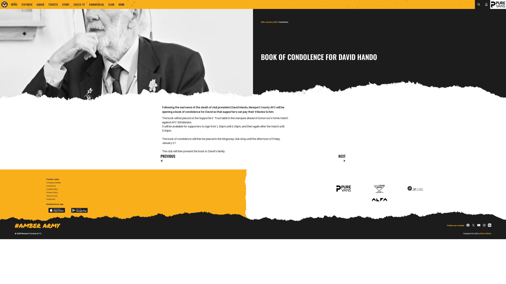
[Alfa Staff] (379, 199)
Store (65, 4)
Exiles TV (79, 4)
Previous (167, 156)
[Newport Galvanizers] (379, 188)
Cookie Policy (52, 189)
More (122, 4)
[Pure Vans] (498, 4)
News (14, 4)
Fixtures (27, 4)
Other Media (485, 233)
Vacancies (50, 199)
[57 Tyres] (415, 188)
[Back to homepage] (4, 4)
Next (342, 156)
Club (111, 4)
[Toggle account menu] (486, 4)
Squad (40, 4)
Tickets (53, 4)
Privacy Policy (52, 192)
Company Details (53, 182)
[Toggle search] (479, 4)
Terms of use (51, 196)
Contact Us (51, 186)
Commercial (96, 4)
